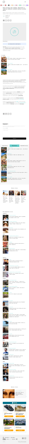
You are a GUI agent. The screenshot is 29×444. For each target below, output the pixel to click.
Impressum (19, 441)
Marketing (22, 441)
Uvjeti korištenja (24, 441)
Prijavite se (14, 138)
